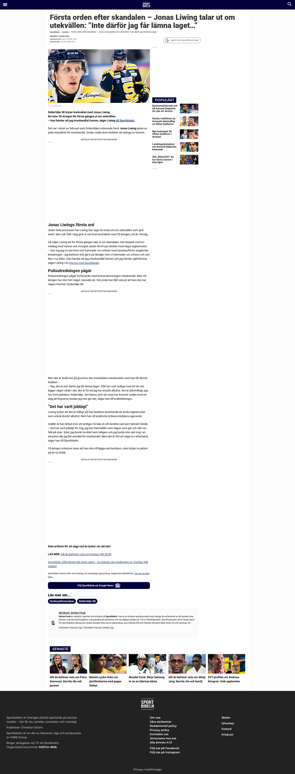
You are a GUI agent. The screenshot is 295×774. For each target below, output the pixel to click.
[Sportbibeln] (146, 5)
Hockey (65, 32)
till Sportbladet (125, 120)
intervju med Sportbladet (84, 262)
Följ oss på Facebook (164, 748)
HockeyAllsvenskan (62, 601)
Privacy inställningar (147, 769)
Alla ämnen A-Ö (161, 742)
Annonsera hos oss (163, 738)
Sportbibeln (55, 32)
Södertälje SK (87, 601)
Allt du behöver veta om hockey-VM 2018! (86, 554)
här (80, 627)
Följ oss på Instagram (165, 752)
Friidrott (227, 734)
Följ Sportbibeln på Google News (95, 585)
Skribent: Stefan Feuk (59, 36)
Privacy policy (159, 730)
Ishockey (228, 723)
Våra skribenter (160, 721)
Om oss (155, 717)
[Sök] (289, 4)
